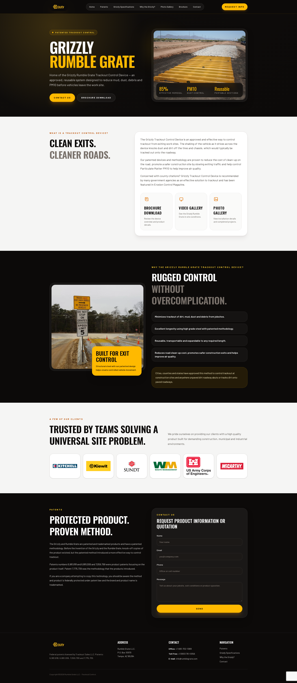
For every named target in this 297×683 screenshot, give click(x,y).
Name (159, 535)
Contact (197, 6)
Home (92, 6)
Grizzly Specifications (124, 6)
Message (161, 579)
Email (159, 550)
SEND (199, 608)
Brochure (183, 6)
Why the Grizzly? (147, 6)
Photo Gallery (167, 6)
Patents (104, 6)
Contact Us (62, 97)
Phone (160, 564)
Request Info (234, 6)
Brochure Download (96, 97)
